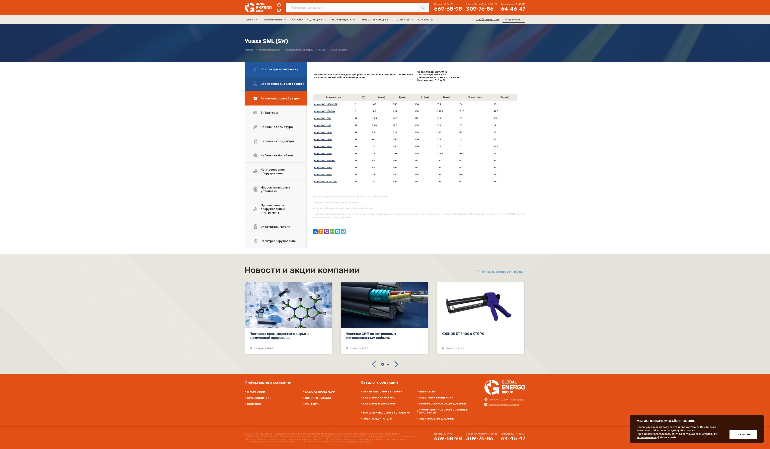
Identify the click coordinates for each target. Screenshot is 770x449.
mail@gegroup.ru (487, 19)
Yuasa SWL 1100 (322, 125)
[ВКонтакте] (315, 231)
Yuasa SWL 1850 (323, 139)
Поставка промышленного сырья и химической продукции (279, 336)
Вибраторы (269, 113)
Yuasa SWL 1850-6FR (325, 104)
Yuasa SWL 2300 (323, 153)
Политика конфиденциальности (354, 441)
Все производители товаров (282, 84)
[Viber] (326, 231)
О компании (256, 391)
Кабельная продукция (278, 141)
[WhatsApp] (332, 231)
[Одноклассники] (320, 231)
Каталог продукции (320, 391)
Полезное (254, 404)
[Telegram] (343, 231)
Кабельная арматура (277, 127)
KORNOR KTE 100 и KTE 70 (463, 334)
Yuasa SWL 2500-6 (324, 111)
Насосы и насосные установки (275, 189)
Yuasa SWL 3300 (323, 174)
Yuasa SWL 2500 (323, 167)
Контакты (312, 404)
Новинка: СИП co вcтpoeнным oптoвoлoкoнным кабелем (371, 336)
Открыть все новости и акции (503, 272)
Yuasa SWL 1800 (323, 132)
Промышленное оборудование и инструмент (273, 209)
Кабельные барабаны (277, 155)
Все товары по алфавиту (279, 69)
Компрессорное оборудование (273, 171)
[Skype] (337, 231)
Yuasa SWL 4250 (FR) (325, 181)
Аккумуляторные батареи (281, 98)
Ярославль (515, 19)
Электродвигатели (275, 227)
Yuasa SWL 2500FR (324, 160)
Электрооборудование (278, 241)
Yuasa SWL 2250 (323, 146)
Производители (259, 397)
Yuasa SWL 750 (322, 118)
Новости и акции (318, 397)
